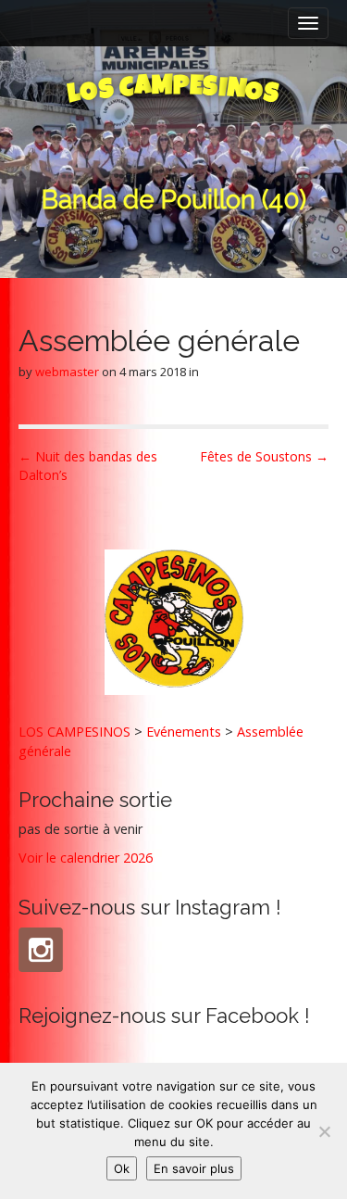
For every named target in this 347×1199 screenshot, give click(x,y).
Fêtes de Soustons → (264, 456)
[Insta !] (41, 950)
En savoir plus (194, 1168)
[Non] (324, 1131)
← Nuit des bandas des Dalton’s (88, 466)
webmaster (67, 371)
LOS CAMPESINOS (74, 731)
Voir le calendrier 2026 (86, 857)
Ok (122, 1168)
